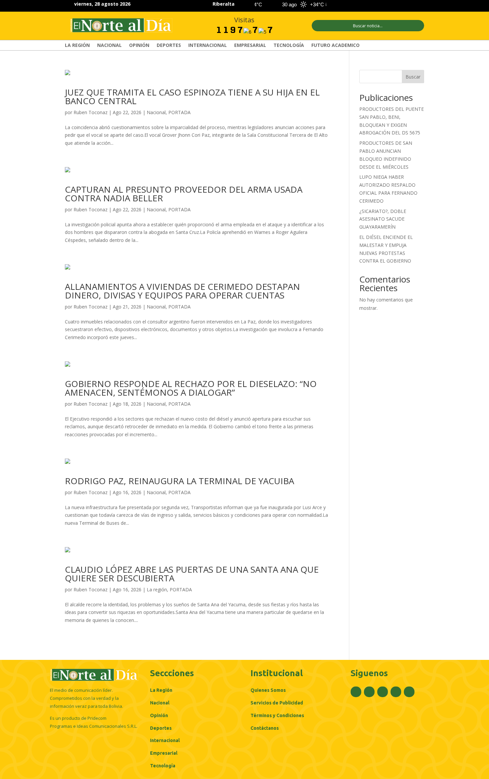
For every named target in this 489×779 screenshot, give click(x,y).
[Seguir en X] (383, 4)
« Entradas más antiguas (91, 648)
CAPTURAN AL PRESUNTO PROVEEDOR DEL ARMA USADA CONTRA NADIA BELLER (183, 193)
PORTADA (179, 112)
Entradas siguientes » (306, 648)
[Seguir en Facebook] (371, 4)
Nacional (109, 45)
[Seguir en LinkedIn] (407, 4)
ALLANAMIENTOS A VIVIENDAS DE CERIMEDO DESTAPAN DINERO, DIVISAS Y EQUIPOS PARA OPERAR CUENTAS (182, 291)
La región (77, 45)
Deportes (169, 45)
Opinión (139, 45)
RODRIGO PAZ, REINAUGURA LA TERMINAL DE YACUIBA (179, 481)
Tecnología (288, 45)
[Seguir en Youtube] (419, 4)
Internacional (207, 45)
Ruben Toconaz (90, 112)
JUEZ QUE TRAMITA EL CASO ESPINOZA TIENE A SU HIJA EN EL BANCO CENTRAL (192, 96)
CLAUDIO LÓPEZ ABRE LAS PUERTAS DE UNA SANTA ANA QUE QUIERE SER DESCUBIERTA (192, 573)
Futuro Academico (335, 45)
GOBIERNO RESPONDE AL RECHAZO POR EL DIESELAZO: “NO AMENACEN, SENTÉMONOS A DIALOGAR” (191, 388)
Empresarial (250, 45)
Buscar (413, 77)
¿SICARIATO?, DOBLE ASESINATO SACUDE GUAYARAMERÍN (382, 219)
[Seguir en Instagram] (395, 4)
